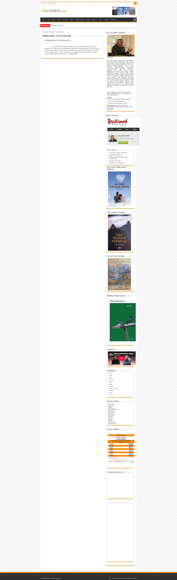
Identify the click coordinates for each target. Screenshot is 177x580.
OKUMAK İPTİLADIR (114, 161)
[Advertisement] (115, 532)
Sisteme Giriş (52, 3)
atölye (110, 375)
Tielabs (135, 578)
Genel (110, 382)
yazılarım (111, 395)
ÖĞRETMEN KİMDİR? (115, 155)
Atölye (53, 19)
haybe (110, 384)
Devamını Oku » (73, 53)
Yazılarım (106, 19)
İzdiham (110, 420)
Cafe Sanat (111, 411)
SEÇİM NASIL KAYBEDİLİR (58, 25)
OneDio (110, 407)
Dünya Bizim (111, 415)
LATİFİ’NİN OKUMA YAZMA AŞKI (118, 153)
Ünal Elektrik (111, 404)
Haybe (72, 19)
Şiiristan (94, 19)
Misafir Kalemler (80, 19)
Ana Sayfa (43, 19)
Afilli (48, 19)
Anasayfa (45, 32)
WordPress (122, 578)
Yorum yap (54, 43)
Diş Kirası (65, 19)
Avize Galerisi (111, 422)
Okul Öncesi (111, 405)
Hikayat (88, 19)
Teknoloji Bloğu (112, 423)
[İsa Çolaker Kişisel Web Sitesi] (54, 10)
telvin (110, 392)
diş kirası (111, 380)
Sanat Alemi (111, 413)
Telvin (100, 19)
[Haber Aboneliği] (102, 35)
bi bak (110, 378)
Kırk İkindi (110, 419)
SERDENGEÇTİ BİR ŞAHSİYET (58, 40)
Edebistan (110, 416)
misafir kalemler (113, 388)
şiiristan (111, 390)
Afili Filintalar (111, 408)
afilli (110, 373)
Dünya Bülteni (111, 412)
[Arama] (135, 3)
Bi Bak (59, 19)
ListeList (110, 418)
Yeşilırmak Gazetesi (113, 409)
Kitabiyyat (44, 3)
